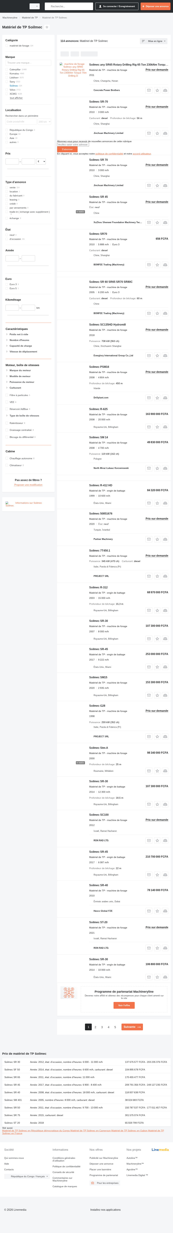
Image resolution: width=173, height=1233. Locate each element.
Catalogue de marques (65, 1186)
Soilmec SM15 (98, 677)
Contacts (9, 1169)
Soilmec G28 (97, 705)
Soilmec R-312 (98, 587)
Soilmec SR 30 (12, 1062)
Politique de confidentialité (66, 1166)
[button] (157, 90)
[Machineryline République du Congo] (14, 6)
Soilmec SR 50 (12, 1107)
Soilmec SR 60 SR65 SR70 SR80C (111, 281)
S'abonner (67, 149)
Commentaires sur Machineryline (62, 1179)
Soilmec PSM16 (99, 366)
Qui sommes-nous (14, 1158)
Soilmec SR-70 (98, 101)
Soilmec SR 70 (98, 159)
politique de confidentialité (109, 153)
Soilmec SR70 (98, 233)
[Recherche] (48, 6)
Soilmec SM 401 (13, 1100)
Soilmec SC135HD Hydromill (107, 324)
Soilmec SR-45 (98, 649)
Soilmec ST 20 (12, 1122)
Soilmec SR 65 (12, 1077)
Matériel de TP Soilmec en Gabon (129, 1130)
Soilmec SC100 (99, 814)
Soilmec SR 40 (12, 1092)
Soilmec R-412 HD (100, 485)
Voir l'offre (124, 1005)
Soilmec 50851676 (100, 513)
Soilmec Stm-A (98, 747)
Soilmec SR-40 (98, 885)
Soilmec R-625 (98, 409)
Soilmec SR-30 (98, 620)
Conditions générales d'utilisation (64, 1159)
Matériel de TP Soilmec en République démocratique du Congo (36, 1130)
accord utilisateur (142, 153)
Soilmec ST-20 (98, 922)
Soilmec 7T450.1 (99, 550)
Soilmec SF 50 (12, 1069)
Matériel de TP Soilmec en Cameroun (90, 1130)
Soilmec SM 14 (98, 437)
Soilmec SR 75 (12, 1115)
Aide (6, 1163)
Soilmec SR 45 (98, 196)
